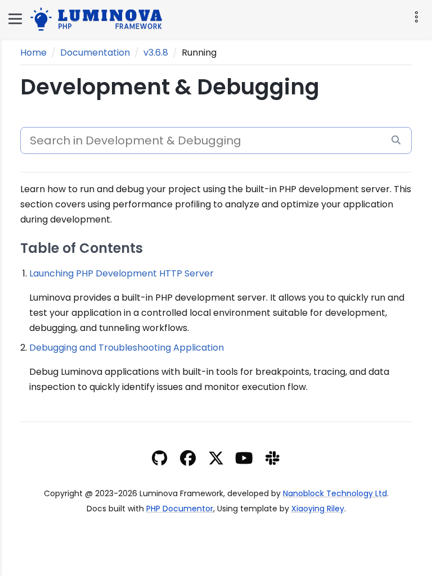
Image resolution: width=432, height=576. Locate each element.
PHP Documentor (179, 508)
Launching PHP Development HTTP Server (121, 273)
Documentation (95, 52)
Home (33, 52)
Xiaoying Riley (317, 508)
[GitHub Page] (159, 460)
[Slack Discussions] (273, 460)
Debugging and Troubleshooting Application (126, 347)
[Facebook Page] (188, 460)
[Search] (396, 140)
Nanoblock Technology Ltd (335, 493)
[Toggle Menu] (15, 19)
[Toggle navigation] (415, 17)
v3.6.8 (155, 52)
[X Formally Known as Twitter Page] (216, 460)
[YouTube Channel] (244, 460)
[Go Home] (99, 17)
